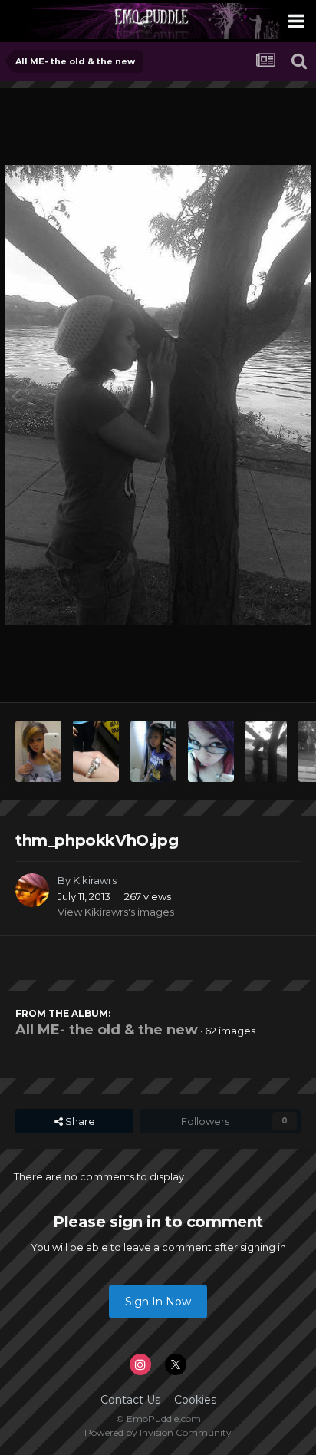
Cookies (195, 1400)
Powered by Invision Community (158, 1432)
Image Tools (252, 674)
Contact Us (130, 1400)
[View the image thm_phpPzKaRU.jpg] (153, 751)
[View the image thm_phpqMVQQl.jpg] (96, 751)
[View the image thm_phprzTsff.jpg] (38, 751)
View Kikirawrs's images (116, 912)
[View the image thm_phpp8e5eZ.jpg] (211, 751)
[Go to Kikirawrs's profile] (32, 890)
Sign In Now (158, 1301)
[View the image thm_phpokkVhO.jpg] (266, 751)
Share (79, 1121)
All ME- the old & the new (106, 1029)
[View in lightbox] (158, 395)
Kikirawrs (95, 880)
